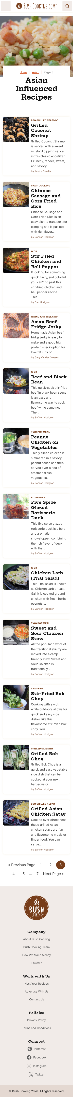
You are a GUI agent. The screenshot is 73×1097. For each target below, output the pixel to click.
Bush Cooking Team (36, 947)
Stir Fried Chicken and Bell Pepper (46, 261)
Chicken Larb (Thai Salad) (47, 575)
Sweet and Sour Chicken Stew (47, 633)
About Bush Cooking (36, 939)
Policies (36, 1013)
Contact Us (36, 999)
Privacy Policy (36, 1020)
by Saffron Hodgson (42, 236)
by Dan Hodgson (40, 302)
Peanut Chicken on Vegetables (44, 442)
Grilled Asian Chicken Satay (48, 811)
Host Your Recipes (37, 983)
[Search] (67, 6)
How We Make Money (36, 955)
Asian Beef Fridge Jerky (46, 324)
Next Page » (53, 874)
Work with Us (36, 976)
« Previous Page (21, 865)
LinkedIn (36, 963)
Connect (36, 1041)
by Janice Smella (41, 171)
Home (23, 72)
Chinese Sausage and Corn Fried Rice (46, 198)
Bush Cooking (36, 6)
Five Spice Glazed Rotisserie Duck (43, 510)
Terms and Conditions (36, 1028)
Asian (35, 72)
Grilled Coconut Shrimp (41, 130)
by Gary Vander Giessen (45, 357)
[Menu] (6, 6)
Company (36, 932)
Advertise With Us (36, 991)
